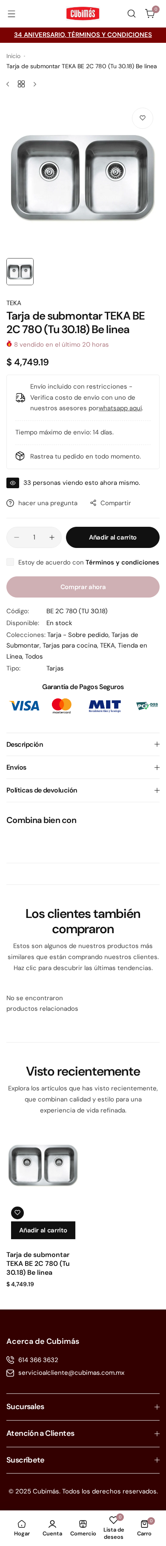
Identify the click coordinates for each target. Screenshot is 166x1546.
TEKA (13, 303)
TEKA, (109, 645)
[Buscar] (131, 13)
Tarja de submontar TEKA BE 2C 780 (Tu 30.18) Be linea (38, 1263)
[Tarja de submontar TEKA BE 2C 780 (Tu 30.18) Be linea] (43, 1165)
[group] (83, 177)
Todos (34, 656)
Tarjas (55, 668)
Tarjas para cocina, (71, 645)
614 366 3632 (38, 1360)
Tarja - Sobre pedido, (79, 635)
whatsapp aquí (120, 408)
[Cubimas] (83, 13)
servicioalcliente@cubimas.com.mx (71, 1372)
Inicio (13, 56)
